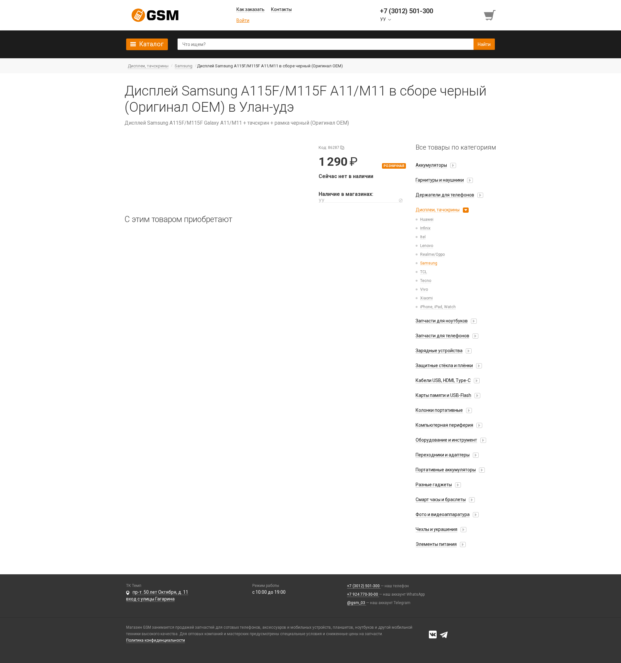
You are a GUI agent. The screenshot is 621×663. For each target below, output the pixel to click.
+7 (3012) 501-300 (364, 586)
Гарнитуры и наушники (440, 180)
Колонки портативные (439, 410)
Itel (423, 237)
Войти (242, 20)
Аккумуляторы (431, 165)
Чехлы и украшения (436, 529)
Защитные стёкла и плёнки (444, 365)
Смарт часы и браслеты (441, 499)
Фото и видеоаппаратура (443, 514)
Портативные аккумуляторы (446, 469)
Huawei (426, 219)
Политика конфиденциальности (155, 640)
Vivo (424, 289)
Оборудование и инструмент (446, 440)
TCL (423, 272)
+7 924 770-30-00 (363, 594)
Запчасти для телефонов (442, 335)
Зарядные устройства (439, 350)
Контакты (281, 9)
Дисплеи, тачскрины (438, 209)
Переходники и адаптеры (443, 454)
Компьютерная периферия (444, 425)
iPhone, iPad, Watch (438, 307)
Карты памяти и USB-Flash (443, 395)
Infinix (425, 228)
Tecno (425, 280)
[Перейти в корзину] (490, 15)
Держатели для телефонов (445, 194)
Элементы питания (436, 544)
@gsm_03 (356, 603)
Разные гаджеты (434, 484)
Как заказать (250, 9)
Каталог (151, 44)
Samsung (428, 263)
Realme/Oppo (432, 254)
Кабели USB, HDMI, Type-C (443, 380)
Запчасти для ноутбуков (442, 320)
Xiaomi (426, 298)
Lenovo (426, 245)
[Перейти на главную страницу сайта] (155, 15)
